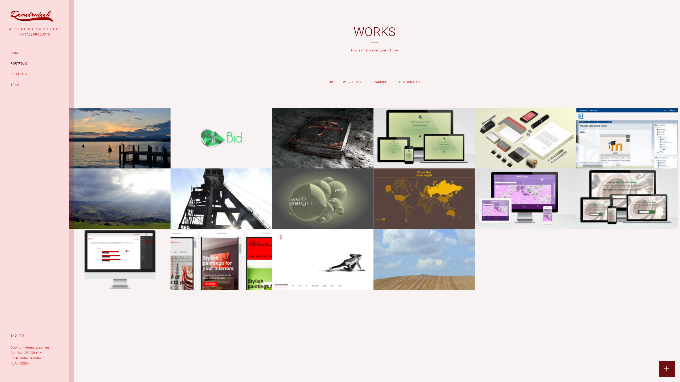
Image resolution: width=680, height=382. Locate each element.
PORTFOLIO (19, 64)
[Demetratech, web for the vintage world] (32, 19)
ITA (21, 335)
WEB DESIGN (352, 82)
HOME (15, 53)
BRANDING (379, 82)
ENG (14, 335)
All (331, 82)
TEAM (15, 85)
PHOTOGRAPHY (408, 82)
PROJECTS (19, 74)
